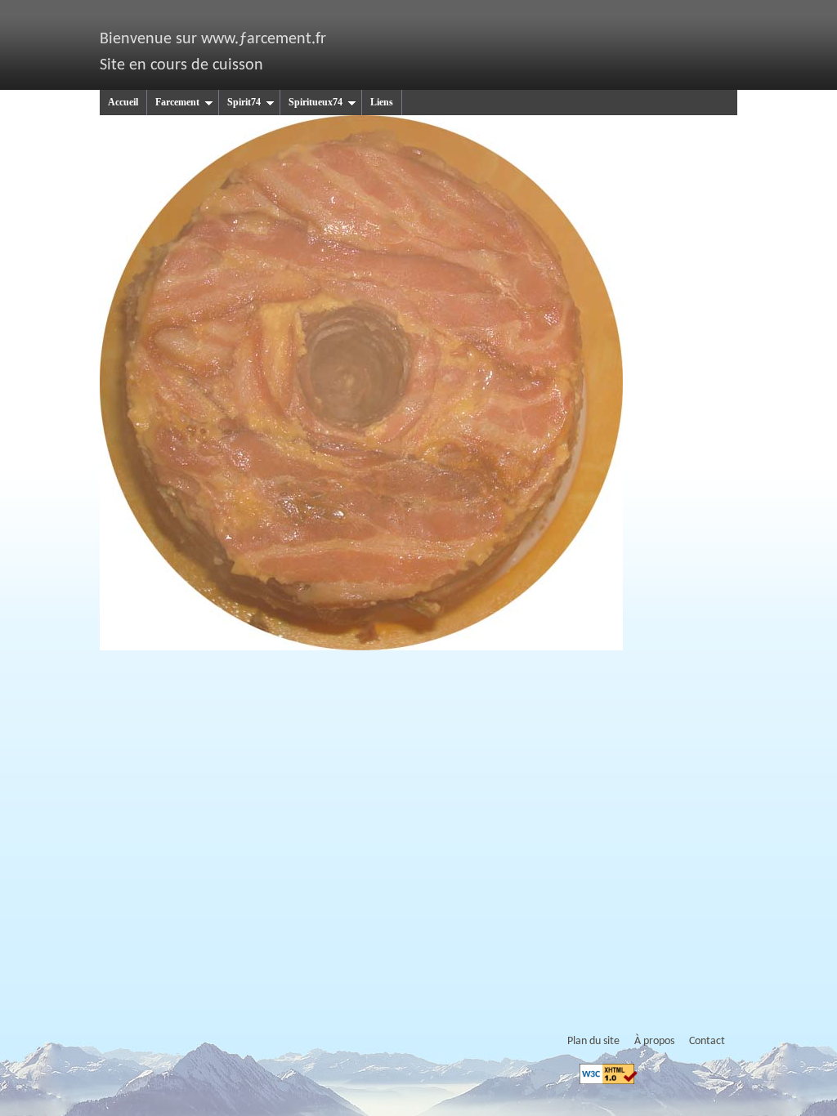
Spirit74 (244, 102)
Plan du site (593, 1041)
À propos (654, 1041)
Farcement (177, 102)
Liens (381, 102)
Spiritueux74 (315, 102)
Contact (707, 1041)
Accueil (123, 102)
